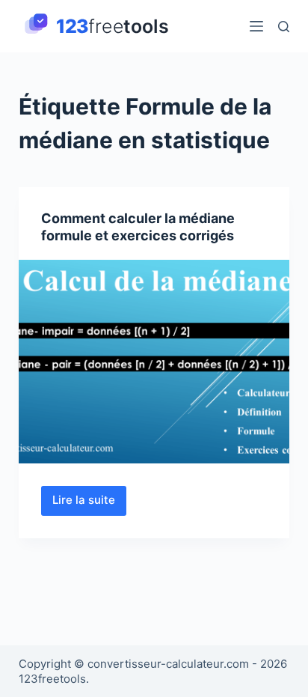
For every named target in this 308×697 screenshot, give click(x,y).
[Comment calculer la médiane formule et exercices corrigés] (154, 361)
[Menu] (256, 26)
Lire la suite (89, 504)
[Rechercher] (283, 26)
